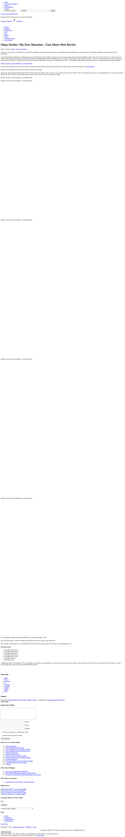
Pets (5, 33)
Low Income (8, 40)
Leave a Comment (21, 49)
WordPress (28, 827)
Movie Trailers (22, 700)
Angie (13, 49)
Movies (29, 700)
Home (6, 2)
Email (26, 725)
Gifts (6, 37)
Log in (6, 816)
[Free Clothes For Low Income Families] (13, 791)
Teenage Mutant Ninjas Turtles (56, 700)
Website (27, 728)
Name (26, 722)
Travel (6, 27)
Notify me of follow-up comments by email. (15, 732)
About (6, 5)
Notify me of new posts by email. (12, 735)
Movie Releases (13, 700)
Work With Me (8, 7)
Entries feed (7, 817)
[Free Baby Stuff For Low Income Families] (14, 789)
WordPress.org (8, 821)
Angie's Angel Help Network (9, 14)
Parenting (7, 28)
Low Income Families (11, 4)
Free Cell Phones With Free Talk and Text (18, 751)
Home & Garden (9, 38)
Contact (6, 9)
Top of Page (4, 824)
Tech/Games (8, 30)
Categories (4, 808)
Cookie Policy (40, 835)
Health (6, 35)
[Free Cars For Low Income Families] (13, 794)
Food (5, 32)
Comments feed (8, 819)
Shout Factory (90, 66)
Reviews (35, 700)
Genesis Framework (18, 827)
